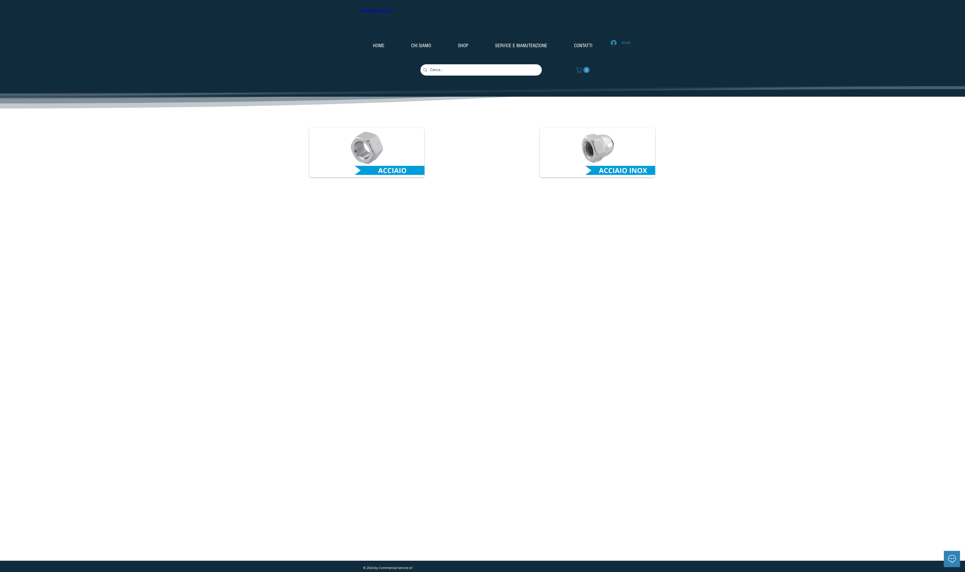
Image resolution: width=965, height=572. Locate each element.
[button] (583, 70)
